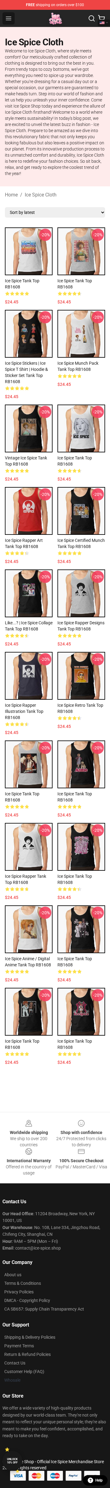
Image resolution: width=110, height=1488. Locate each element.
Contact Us (14, 1363)
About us (12, 1274)
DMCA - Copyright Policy (27, 1300)
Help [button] (99, 1480)
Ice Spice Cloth (41, 195)
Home (11, 195)
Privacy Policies (19, 1291)
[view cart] (101, 18)
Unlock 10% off (12, 1461)
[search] (91, 18)
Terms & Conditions (22, 1283)
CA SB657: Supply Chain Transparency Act (44, 1309)
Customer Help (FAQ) (24, 1371)
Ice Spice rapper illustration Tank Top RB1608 (24, 711)
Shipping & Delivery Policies (29, 1337)
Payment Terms (19, 1345)
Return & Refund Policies (27, 1354)
